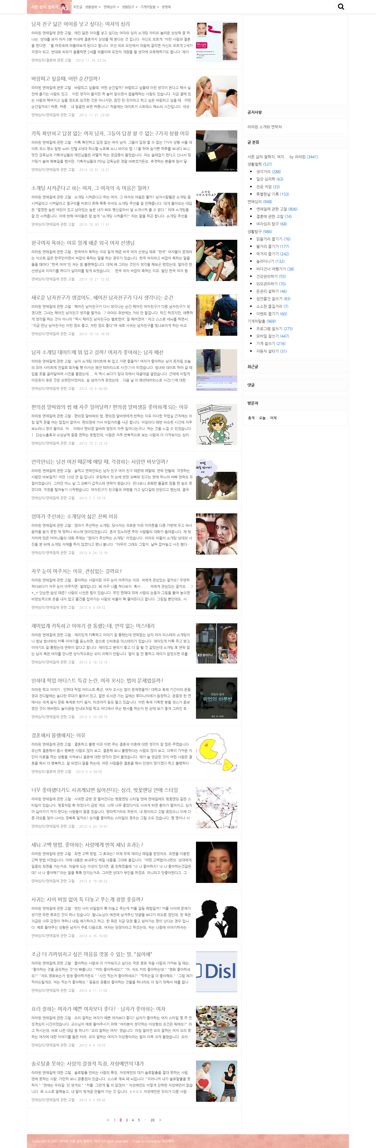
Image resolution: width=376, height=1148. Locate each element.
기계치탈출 (261, 321)
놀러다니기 (270, 261)
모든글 (77, 7)
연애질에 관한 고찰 (277, 209)
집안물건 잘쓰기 (273, 298)
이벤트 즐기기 (271, 314)
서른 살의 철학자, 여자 (49, 7)
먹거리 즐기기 (272, 254)
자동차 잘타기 (271, 351)
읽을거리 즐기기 (273, 239)
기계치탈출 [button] (148, 7)
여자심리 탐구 (271, 224)
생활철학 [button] (91, 7)
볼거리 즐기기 (272, 246)
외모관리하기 (271, 284)
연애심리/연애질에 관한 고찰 (53, 115)
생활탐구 (259, 231)
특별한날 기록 (272, 194)
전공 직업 (268, 187)
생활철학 (259, 164)
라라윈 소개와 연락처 (264, 127)
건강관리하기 (271, 276)
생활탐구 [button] (128, 7)
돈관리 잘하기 (271, 291)
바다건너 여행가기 (275, 269)
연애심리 (259, 201)
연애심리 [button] (109, 7)
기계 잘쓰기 (271, 343)
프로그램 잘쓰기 (274, 328)
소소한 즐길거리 (272, 306)
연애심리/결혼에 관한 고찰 (51, 60)
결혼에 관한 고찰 (274, 216)
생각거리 (268, 171)
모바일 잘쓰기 (272, 336)
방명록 (166, 7)
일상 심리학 (270, 179)
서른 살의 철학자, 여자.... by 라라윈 (282, 157)
